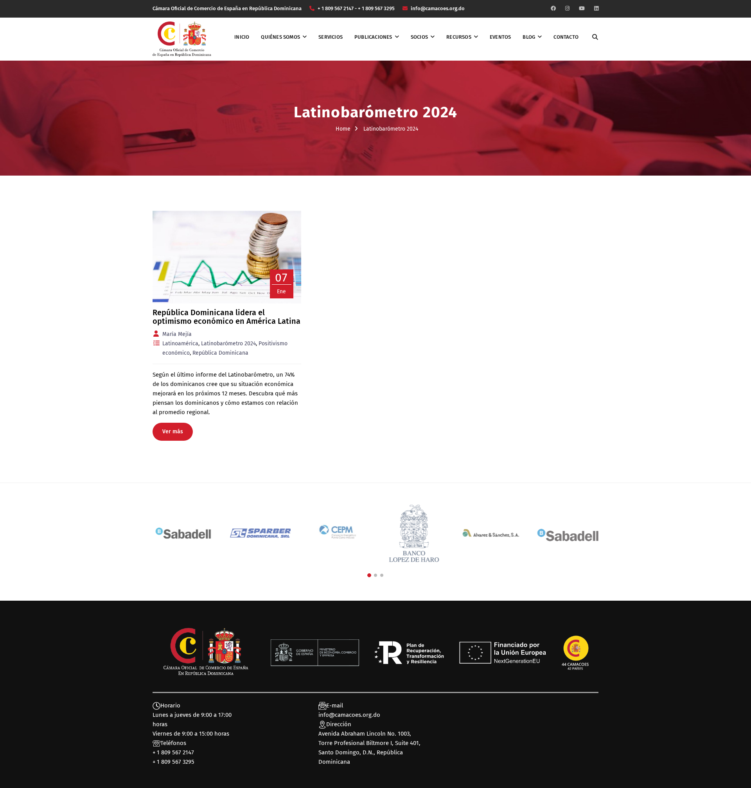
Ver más (172, 431)
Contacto (566, 37)
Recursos (458, 37)
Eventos (500, 37)
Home (343, 129)
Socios (419, 37)
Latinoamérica (180, 343)
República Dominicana (220, 353)
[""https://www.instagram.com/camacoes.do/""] (567, 8)
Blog (529, 37)
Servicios (330, 37)
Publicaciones (373, 37)
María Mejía (177, 334)
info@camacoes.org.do (349, 714)
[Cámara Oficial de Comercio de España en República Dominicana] (182, 38)
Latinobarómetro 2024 (228, 343)
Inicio (241, 37)
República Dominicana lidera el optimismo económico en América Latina (226, 317)
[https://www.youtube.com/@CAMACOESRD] (582, 8)
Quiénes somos (280, 37)
